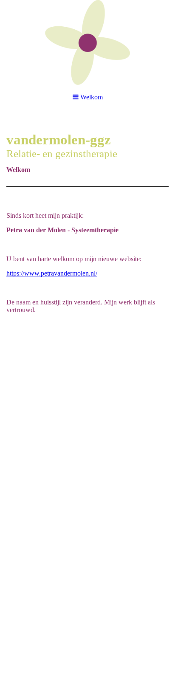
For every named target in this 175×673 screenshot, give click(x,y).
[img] (87, 42)
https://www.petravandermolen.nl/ (51, 273)
